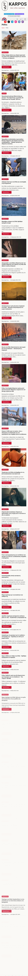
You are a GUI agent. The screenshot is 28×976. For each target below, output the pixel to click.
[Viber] (22, 22)
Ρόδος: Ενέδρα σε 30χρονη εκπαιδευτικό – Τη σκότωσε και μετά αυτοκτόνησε (13, 939)
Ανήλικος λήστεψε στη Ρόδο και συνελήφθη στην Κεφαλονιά (14, 182)
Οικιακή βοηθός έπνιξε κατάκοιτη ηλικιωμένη (11, 576)
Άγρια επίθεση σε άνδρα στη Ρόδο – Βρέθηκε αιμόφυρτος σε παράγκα (14, 656)
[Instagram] (16, 22)
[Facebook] (19, 22)
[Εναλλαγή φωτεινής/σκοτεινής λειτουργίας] (21, 19)
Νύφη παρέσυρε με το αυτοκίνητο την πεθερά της (12, 595)
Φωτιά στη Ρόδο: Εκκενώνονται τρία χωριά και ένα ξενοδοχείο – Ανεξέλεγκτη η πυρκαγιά (13, 348)
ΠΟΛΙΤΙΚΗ (4, 93)
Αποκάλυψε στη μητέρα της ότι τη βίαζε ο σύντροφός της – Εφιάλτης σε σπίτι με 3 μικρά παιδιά (13, 636)
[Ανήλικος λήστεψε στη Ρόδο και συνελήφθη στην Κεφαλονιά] (14, 167)
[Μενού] (25, 19)
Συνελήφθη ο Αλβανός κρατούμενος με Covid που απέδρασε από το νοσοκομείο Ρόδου (13, 737)
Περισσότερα (7, 67)
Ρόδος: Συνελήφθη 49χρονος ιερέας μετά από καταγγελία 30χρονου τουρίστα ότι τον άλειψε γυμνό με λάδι (13, 389)
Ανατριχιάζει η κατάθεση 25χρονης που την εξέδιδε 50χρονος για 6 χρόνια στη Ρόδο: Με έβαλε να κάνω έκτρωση (14, 264)
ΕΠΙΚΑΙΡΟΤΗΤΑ (5, 52)
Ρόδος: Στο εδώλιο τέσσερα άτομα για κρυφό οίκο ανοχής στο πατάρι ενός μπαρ (14, 837)
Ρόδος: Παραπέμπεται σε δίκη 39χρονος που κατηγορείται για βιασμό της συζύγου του (14, 799)
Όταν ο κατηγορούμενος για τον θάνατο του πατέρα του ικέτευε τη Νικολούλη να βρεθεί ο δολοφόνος (14, 556)
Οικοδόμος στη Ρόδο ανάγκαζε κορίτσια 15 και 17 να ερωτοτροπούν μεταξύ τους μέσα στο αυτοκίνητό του (13, 760)
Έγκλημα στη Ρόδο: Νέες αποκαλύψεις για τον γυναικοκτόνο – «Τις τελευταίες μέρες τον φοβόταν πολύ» (13, 920)
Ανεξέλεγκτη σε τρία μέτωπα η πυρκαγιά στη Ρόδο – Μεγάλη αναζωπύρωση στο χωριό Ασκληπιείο (13, 307)
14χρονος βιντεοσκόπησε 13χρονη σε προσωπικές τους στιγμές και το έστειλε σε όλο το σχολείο (14, 513)
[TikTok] (9, 22)
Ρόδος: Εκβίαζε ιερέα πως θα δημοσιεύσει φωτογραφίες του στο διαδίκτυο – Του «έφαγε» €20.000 (13, 676)
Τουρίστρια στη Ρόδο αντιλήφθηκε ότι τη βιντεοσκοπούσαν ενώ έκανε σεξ (13, 473)
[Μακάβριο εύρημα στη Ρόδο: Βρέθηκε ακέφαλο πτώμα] (14, 206)
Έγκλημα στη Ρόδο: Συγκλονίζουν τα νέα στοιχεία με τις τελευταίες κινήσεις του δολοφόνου (13, 899)
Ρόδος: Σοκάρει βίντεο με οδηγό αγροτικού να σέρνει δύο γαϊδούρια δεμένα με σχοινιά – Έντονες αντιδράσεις (14, 56)
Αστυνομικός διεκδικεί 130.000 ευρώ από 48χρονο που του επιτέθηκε (13, 818)
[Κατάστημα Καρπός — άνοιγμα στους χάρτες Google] (14, 6)
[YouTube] (5, 22)
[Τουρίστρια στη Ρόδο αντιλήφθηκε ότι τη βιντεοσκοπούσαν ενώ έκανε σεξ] (14, 457)
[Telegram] (12, 22)
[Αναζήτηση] (17, 19)
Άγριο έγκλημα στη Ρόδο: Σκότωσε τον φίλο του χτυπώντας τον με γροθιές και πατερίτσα (14, 697)
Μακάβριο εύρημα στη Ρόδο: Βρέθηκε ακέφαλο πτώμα (12, 222)
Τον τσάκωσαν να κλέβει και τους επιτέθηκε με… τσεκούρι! (14, 779)
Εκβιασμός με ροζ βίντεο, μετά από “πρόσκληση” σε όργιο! (11, 877)
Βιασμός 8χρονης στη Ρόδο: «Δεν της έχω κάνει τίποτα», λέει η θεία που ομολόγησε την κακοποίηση (13, 857)
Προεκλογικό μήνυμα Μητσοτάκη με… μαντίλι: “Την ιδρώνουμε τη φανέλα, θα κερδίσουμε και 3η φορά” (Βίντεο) (12, 97)
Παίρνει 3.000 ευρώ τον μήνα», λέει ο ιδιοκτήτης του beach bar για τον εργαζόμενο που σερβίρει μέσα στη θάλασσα (14, 432)
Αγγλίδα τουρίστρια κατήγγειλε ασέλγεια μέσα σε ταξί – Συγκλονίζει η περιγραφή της (14, 616)
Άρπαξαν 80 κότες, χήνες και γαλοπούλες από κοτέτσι (13, 717)
